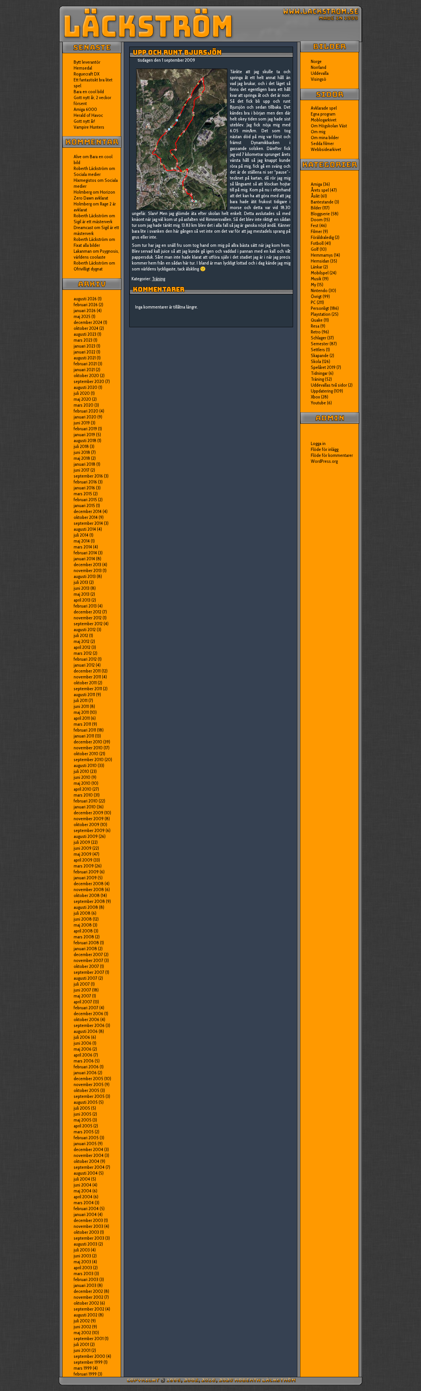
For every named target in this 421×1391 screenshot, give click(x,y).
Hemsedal (83, 68)
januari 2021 (84, 370)
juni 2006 (82, 1043)
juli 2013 (81, 582)
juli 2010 (81, 771)
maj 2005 (82, 1120)
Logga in (318, 443)
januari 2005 (85, 1143)
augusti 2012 (85, 629)
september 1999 (88, 1362)
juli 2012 (81, 635)
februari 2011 (85, 730)
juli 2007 (82, 984)
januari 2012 (84, 665)
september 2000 (89, 1356)
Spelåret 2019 (323, 367)
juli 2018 (81, 446)
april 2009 (83, 860)
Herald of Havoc (88, 115)
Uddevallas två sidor (329, 385)
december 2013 (87, 564)
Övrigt (316, 296)
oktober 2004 (86, 1161)
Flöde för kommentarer (332, 455)
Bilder (316, 208)
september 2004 (89, 1167)
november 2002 (88, 1297)
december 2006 (88, 1013)
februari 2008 (86, 943)
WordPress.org (324, 461)
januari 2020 (85, 417)
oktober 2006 (86, 1019)
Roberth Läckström (91, 168)
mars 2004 (84, 1203)
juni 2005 (82, 1114)
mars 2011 (82, 724)
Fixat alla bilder (87, 245)
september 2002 (89, 1309)
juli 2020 (82, 393)
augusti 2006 (86, 1031)
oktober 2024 (86, 328)
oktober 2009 (86, 824)
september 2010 (89, 759)
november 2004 (89, 1155)
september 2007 (89, 972)
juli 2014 (81, 535)
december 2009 (88, 813)
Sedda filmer (322, 143)
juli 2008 (82, 913)
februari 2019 (85, 429)
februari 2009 (86, 872)
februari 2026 (86, 305)
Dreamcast (83, 227)
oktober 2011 (85, 683)
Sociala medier (87, 174)
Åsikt (315, 196)
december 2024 (88, 322)
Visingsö (318, 79)
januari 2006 (85, 1073)
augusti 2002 (85, 1315)
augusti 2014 (85, 529)
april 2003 (83, 1268)
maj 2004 (82, 1191)
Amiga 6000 (85, 109)
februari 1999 (85, 1374)
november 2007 (88, 960)
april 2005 (83, 1126)
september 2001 (89, 1338)
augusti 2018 (85, 440)
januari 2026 (85, 310)
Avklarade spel (324, 108)
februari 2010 (86, 801)
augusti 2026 (85, 299)
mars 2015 (83, 494)
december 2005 (88, 1078)
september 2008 (89, 901)
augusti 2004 (86, 1173)
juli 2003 (82, 1250)
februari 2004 (86, 1208)
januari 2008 (85, 949)
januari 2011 (84, 736)
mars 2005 (84, 1132)
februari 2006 (86, 1067)
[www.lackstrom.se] (210, 24)
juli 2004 (82, 1179)
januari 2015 (84, 505)
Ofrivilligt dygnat (88, 269)
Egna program (323, 114)
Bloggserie (320, 214)
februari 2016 (85, 482)
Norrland (318, 67)
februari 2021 (85, 364)
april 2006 (83, 1055)
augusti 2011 (84, 694)
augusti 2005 (86, 1102)
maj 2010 (82, 783)
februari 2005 (86, 1138)
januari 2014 (84, 559)
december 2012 (87, 612)
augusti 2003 (85, 1244)
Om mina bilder (325, 137)
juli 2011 (80, 700)
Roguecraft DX (86, 74)
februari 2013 (85, 606)
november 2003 (88, 1226)
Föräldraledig (322, 237)
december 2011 (87, 671)
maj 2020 (82, 399)
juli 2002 (82, 1321)
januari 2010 (85, 807)
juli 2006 (82, 1037)
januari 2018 (84, 464)
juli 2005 (82, 1108)
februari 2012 (85, 659)
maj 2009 (82, 854)
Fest (314, 225)
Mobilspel (320, 273)
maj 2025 (82, 316)
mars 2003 (83, 1273)
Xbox (315, 397)
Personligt (320, 308)
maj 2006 (82, 1049)
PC (313, 302)
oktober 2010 (86, 754)
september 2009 (89, 830)
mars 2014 (83, 547)
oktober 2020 (86, 375)
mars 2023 (83, 340)
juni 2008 (83, 919)
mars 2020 (83, 405)
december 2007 (88, 954)
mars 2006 (84, 1061)
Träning (158, 279)
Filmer (316, 231)
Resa (315, 326)
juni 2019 (82, 423)
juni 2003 (82, 1256)
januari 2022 (84, 352)
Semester (320, 344)
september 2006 (89, 1025)
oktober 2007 (86, 966)
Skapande (320, 355)
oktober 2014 (86, 517)
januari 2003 (85, 1285)
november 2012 (88, 618)
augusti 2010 (85, 765)
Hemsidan (320, 261)
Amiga (316, 184)
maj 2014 (82, 541)
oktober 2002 (86, 1303)
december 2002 (88, 1291)
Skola (316, 361)
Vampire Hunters (89, 127)
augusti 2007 (85, 978)
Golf (315, 249)
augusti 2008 (86, 907)
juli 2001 (81, 1344)
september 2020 (89, 381)
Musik (316, 279)
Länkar (316, 267)
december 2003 (88, 1220)
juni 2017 (81, 470)
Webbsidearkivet (326, 149)
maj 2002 (82, 1333)
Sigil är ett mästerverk (93, 222)
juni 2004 (82, 1185)
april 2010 (82, 789)
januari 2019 (84, 435)
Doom (317, 220)
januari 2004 (85, 1214)
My (313, 285)
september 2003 (89, 1238)
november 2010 (88, 748)
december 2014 (88, 511)
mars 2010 (83, 795)
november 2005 (89, 1084)
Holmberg (83, 204)
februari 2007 (86, 1008)
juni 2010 (82, 777)
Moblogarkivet (323, 120)
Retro (316, 332)
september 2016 (88, 476)
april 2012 (82, 647)
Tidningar (319, 373)
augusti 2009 (86, 836)
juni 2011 (81, 706)
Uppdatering (322, 391)
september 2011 (88, 689)
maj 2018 (82, 458)
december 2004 (88, 1149)
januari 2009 (85, 878)
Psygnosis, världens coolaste (96, 254)
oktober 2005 (86, 1090)
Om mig (318, 132)
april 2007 (83, 1002)
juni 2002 (82, 1327)
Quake (317, 320)
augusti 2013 (85, 576)
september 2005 (89, 1096)
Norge (316, 61)
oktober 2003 (86, 1232)
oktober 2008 (87, 895)
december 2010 (88, 742)
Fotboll (317, 243)
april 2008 (83, 931)
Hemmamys (322, 255)
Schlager (318, 338)
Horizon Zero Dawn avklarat (94, 195)
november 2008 (89, 889)
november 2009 (89, 819)
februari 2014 (85, 553)
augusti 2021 (85, 358)
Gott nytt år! (84, 121)
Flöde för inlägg (324, 449)
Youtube (318, 403)
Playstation (321, 314)
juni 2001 (82, 1350)
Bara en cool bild (89, 92)
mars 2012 (83, 653)
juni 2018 (82, 452)
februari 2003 (86, 1279)
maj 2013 (81, 594)
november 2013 (88, 570)
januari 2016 (84, 488)
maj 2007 (82, 996)
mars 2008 (84, 937)
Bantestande (322, 202)
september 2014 (88, 523)
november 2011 (87, 677)
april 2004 (83, 1197)
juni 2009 (82, 848)
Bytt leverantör (87, 62)
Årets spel (320, 190)
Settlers (318, 350)
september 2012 (88, 624)
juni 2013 (81, 588)
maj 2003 (82, 1262)
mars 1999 (83, 1368)
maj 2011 (81, 712)
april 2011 (82, 718)
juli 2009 (82, 842)
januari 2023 (84, 346)
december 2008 (89, 884)
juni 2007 (82, 990)
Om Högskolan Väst (329, 126)
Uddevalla (320, 73)
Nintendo (319, 290)
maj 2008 (83, 925)
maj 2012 (81, 641)
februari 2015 (85, 500)
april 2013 (82, 600)
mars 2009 (84, 866)
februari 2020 (86, 411)
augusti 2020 (85, 387)
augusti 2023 (85, 334)
